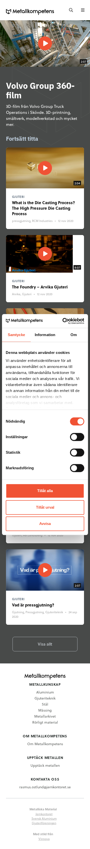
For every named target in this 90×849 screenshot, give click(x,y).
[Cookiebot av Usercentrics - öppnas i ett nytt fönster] (63, 321)
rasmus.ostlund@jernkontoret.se (45, 787)
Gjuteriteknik (45, 698)
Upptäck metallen (45, 765)
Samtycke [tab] (16, 335)
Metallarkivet (45, 716)
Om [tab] (73, 335)
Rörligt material (45, 722)
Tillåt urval (45, 507)
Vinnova (44, 838)
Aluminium (45, 692)
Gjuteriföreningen (44, 823)
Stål (45, 704)
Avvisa (45, 523)
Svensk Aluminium (44, 818)
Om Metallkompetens (45, 743)
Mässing (45, 710)
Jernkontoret (44, 814)
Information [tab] (45, 335)
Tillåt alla (45, 491)
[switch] (77, 437)
